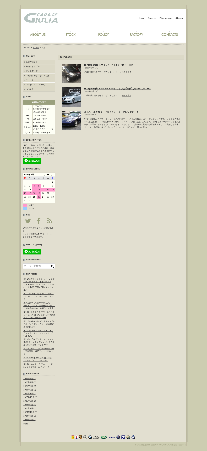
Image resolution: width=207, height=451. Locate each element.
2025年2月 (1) (29, 408)
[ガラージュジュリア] (41, 21)
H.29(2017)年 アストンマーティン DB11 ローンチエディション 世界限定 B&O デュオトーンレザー (38, 342)
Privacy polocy (165, 18)
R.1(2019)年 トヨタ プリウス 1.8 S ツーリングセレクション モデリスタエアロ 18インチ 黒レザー (39, 315)
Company (152, 18)
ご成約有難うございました (37, 75)
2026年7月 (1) (29, 382)
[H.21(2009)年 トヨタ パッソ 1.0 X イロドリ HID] (71, 82)
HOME (27, 47)
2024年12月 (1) (30, 412)
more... (26, 424)
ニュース (30, 80)
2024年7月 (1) (29, 416)
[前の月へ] (43, 175)
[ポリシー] (103, 35)
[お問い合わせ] (169, 35)
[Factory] (136, 35)
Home (141, 18)
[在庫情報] (70, 35)
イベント (32, 208)
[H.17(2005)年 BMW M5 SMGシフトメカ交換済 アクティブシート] (71, 105)
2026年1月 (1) (29, 393)
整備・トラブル (32, 66)
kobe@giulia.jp (39, 122)
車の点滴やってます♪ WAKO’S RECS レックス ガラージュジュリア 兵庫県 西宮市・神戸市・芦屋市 (39, 306)
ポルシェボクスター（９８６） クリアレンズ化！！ (111, 112)
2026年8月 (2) (29, 379)
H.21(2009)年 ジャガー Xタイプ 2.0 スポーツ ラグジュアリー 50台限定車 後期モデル (38, 324)
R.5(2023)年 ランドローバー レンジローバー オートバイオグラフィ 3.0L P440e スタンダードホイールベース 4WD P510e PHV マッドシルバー (39, 284)
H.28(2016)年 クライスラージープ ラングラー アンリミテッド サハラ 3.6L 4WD (38, 333)
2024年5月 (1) (29, 419)
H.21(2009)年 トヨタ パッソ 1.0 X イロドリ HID (108, 65)
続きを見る (126, 72)
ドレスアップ (32, 71)
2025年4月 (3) (29, 405)
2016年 (36, 47)
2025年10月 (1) (30, 397)
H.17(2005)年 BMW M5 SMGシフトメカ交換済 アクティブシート (117, 88)
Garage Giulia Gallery (35, 85)
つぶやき (30, 89)
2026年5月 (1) (29, 386)
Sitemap (179, 18)
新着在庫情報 (32, 62)
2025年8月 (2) (29, 401)
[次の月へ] (52, 175)
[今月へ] (48, 175)
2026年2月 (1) (29, 390)
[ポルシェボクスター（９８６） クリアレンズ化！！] (71, 129)
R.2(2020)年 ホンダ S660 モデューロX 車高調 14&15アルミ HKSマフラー (38, 351)
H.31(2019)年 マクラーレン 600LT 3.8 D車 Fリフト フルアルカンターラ (38, 296)
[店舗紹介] (37, 35)
